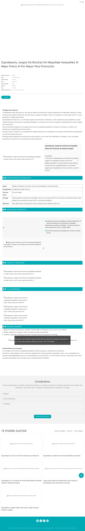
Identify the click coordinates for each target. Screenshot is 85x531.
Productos (69, 431)
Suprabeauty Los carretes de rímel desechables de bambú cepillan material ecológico (21, 482)
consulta (6, 97)
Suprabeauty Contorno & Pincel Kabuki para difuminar (20, 456)
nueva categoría (78, 431)
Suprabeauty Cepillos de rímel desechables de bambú (61, 456)
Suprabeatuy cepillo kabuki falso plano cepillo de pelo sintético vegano (20, 509)
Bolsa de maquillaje (60, 431)
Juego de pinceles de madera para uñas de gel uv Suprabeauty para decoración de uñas (60, 482)
